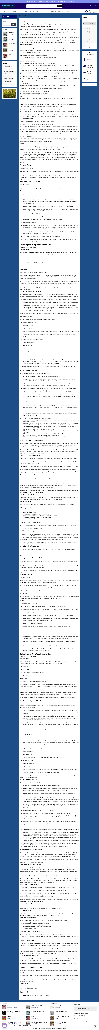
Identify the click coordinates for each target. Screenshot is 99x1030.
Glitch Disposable (41, 1028)
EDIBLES (5, 68)
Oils (11, 75)
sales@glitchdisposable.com (83, 1013)
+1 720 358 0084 (92, 12)
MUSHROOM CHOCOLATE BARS (9, 72)
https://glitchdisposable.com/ (53, 236)
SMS (75, 1015)
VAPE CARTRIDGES (7, 81)
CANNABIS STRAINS (8, 66)
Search (60, 6)
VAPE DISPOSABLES (8, 83)
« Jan (89, 47)
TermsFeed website (24, 316)
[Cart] (95, 6)
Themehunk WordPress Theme (59, 1028)
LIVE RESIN (10, 68)
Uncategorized (11, 78)
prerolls (5, 78)
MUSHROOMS (6, 75)
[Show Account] (90, 6)
